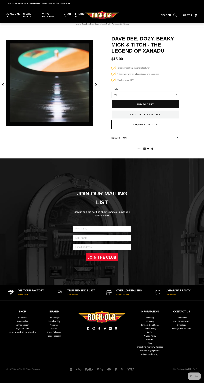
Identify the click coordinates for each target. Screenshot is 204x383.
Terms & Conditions (150, 325)
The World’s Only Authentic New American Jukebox (38, 3)
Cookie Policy (150, 328)
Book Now (23, 294)
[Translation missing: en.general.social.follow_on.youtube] (116, 328)
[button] (3, 84)
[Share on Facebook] (144, 148)
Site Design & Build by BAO (185, 369)
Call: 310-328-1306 (181, 321)
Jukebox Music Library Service (22, 332)
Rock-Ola (17, 369)
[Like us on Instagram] (93, 328)
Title (114, 89)
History (54, 328)
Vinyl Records (48, 15)
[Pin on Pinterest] (152, 148)
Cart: (187, 15)
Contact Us (182, 317)
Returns (149, 339)
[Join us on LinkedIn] (110, 328)
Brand (67, 15)
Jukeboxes (13, 15)
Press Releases (54, 332)
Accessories (22, 321)
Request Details (145, 124)
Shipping (150, 317)
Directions (181, 325)
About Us (54, 325)
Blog (150, 343)
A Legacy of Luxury (149, 354)
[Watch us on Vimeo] (105, 328)
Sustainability (54, 321)
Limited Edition (22, 325)
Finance (80, 15)
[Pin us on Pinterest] (99, 328)
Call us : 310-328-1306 (145, 114)
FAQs (149, 332)
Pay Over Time (22, 328)
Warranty (150, 321)
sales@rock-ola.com (181, 328)
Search (166, 15)
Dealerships (54, 317)
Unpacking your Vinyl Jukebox (149, 347)
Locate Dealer (122, 294)
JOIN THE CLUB (102, 257)
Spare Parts (27, 15)
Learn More (72, 294)
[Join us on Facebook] (88, 328)
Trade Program (54, 336)
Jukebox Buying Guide (150, 350)
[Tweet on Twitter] (148, 148)
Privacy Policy (149, 336)
